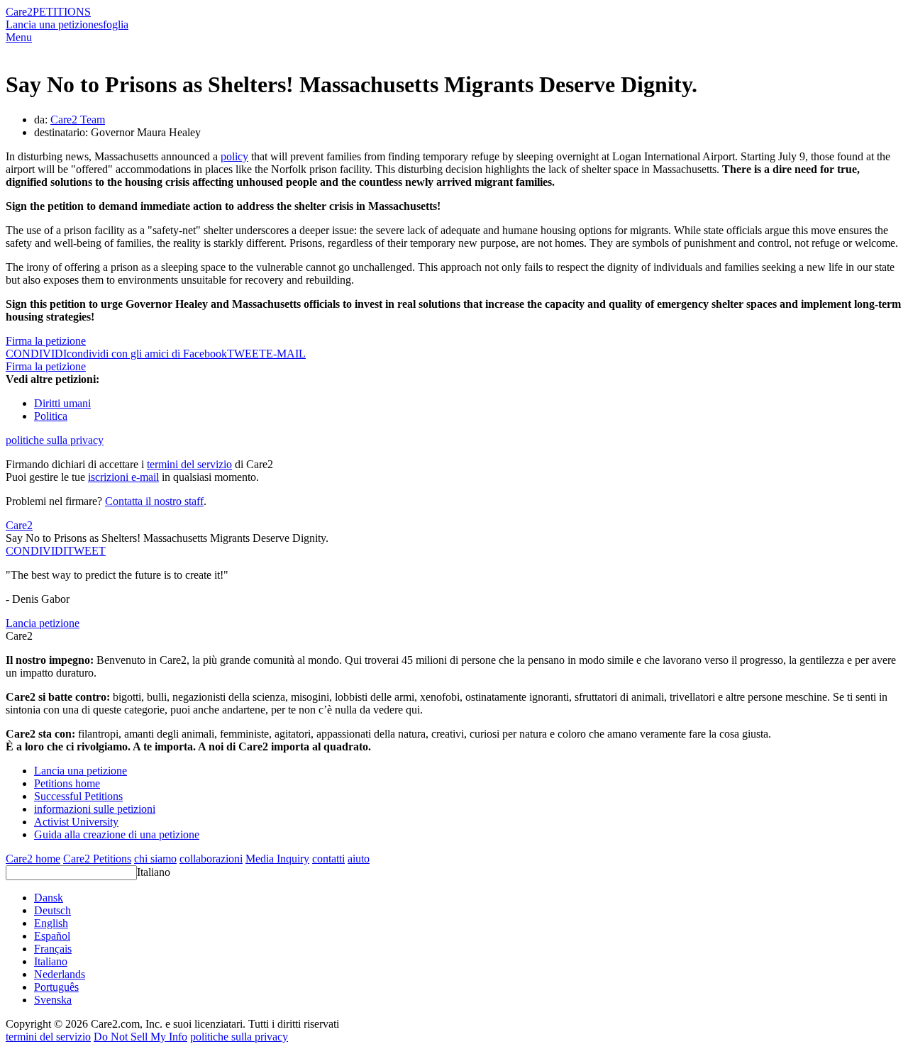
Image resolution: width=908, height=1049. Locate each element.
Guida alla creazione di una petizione (116, 834)
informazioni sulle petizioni (94, 809)
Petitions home (67, 783)
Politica (50, 416)
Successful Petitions (78, 796)
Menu (19, 37)
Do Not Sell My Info (140, 1037)
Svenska (53, 1000)
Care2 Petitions (97, 859)
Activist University (76, 822)
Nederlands (59, 974)
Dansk (48, 898)
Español (52, 936)
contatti (328, 859)
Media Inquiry (277, 859)
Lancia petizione (42, 623)
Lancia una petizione (52, 24)
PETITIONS (62, 12)
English (51, 923)
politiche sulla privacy (55, 440)
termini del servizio (189, 464)
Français (53, 949)
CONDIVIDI (36, 551)
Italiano (153, 872)
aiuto (359, 859)
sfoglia (113, 24)
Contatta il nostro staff (154, 501)
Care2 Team (77, 119)
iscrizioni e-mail (123, 477)
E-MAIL (286, 354)
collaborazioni (211, 859)
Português (56, 987)
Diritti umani (62, 403)
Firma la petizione (46, 341)
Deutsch (52, 910)
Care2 (19, 12)
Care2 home (33, 859)
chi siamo (155, 859)
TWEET (246, 354)
